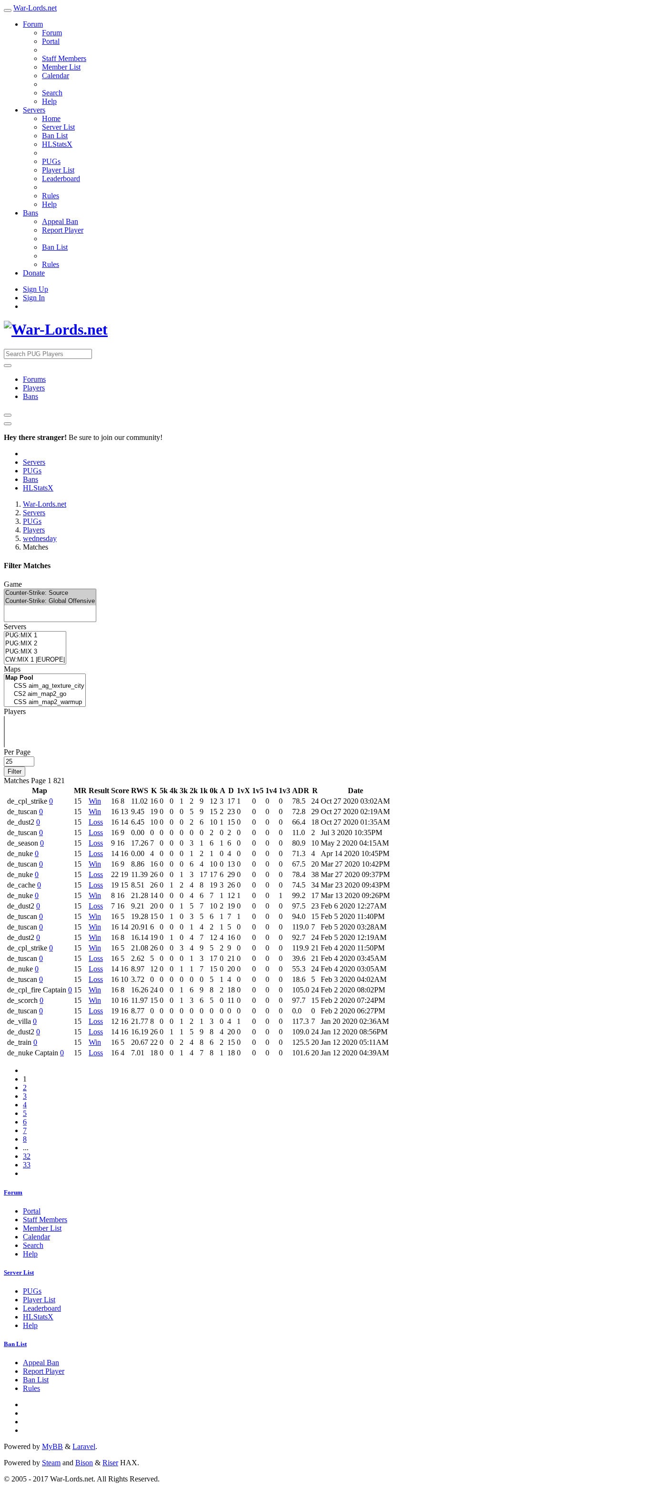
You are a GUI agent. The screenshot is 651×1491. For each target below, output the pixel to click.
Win (95, 801)
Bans (30, 213)
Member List (61, 67)
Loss (96, 822)
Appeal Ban (60, 221)
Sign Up (35, 289)
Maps (12, 669)
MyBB (52, 1446)
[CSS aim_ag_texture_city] (44, 686)
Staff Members (64, 58)
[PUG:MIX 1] (35, 636)
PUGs (51, 161)
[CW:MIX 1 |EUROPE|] (35, 660)
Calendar (55, 75)
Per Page (17, 752)
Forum (33, 24)
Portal (51, 41)
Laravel (83, 1446)
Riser (110, 1463)
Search (52, 93)
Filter (14, 771)
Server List (58, 127)
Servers (34, 110)
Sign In (34, 298)
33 (27, 1165)
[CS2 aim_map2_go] (44, 694)
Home (51, 118)
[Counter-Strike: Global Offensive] (50, 601)
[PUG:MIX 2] (35, 644)
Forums (34, 379)
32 (27, 1156)
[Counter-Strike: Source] (50, 593)
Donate (34, 273)
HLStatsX (57, 144)
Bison (84, 1463)
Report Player (62, 230)
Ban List (55, 136)
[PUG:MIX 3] (35, 652)
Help (49, 101)
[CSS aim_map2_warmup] (44, 702)
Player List (58, 170)
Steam (51, 1463)
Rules (50, 196)
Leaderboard (61, 178)
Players (34, 388)
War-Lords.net (35, 8)
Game (13, 584)
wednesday (40, 538)
